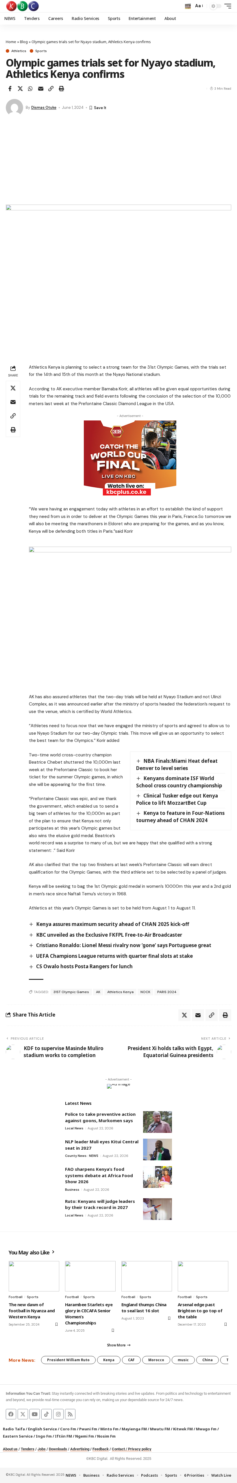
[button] (188, 6)
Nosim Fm (106, 1436)
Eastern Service (18, 1436)
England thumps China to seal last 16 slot (143, 1307)
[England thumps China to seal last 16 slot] (146, 1276)
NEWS (93, 1156)
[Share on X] (20, 88)
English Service (42, 1428)
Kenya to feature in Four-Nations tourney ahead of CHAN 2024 (180, 817)
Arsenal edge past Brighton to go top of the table (200, 1311)
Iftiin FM (63, 1436)
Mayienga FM (134, 1428)
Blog (24, 41)
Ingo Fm (44, 1436)
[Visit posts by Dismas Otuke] (14, 107)
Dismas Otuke (43, 107)
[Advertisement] (118, 161)
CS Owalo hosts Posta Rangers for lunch (84, 966)
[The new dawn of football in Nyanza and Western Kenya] (34, 1276)
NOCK (145, 992)
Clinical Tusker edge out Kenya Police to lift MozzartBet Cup (177, 799)
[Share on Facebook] (10, 88)
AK (98, 992)
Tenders (27, 1449)
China (207, 1359)
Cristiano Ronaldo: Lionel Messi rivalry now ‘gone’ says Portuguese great (123, 945)
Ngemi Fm (84, 1436)
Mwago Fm (206, 1428)
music (183, 1359)
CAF (131, 1359)
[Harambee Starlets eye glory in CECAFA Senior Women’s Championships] (90, 1276)
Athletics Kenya (120, 992)
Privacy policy (139, 1449)
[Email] (41, 88)
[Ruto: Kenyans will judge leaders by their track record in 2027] (157, 1209)
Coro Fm (68, 1428)
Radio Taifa (14, 1428)
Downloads (58, 1449)
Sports (41, 51)
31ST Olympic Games (71, 992)
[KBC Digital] (23, 6)
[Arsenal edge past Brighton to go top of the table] (203, 1276)
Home (11, 41)
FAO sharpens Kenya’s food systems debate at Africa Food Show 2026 (99, 1175)
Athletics (18, 51)
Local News (74, 1128)
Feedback (100, 1449)
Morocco (156, 1359)
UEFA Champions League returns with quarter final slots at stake (114, 956)
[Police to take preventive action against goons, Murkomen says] (157, 1122)
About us (10, 1449)
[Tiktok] (46, 1414)
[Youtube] (34, 1414)
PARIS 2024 (167, 992)
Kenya (108, 1359)
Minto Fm (109, 1428)
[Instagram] (58, 1414)
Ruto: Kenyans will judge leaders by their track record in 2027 (100, 1204)
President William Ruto (68, 1359)
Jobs (42, 1449)
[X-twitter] (23, 1414)
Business (72, 1190)
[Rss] (70, 1414)
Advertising (79, 1449)
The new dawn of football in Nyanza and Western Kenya (32, 1311)
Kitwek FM (183, 1428)
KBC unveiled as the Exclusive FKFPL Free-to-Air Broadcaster (109, 934)
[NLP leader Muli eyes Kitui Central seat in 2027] (157, 1149)
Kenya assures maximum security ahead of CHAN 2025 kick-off (112, 924)
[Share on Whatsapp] (30, 88)
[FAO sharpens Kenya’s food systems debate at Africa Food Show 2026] (157, 1177)
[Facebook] (11, 1414)
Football (16, 1297)
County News (75, 1156)
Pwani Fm (88, 1428)
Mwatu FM (160, 1428)
